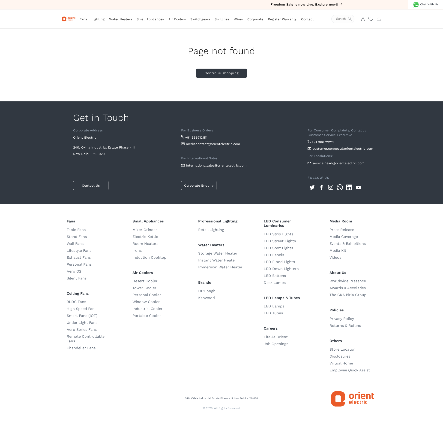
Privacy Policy (341, 318)
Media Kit (337, 250)
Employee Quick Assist (349, 370)
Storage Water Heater (217, 253)
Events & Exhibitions (347, 243)
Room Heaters (145, 243)
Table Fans (76, 230)
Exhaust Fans (79, 257)
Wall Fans (75, 243)
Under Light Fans (82, 322)
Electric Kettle (145, 236)
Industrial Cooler (147, 309)
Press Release (341, 230)
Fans (83, 19)
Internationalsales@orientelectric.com (216, 165)
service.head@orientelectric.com (338, 163)
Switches (222, 19)
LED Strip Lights (278, 234)
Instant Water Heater (217, 260)
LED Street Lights (280, 241)
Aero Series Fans (82, 329)
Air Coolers (177, 19)
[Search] (345, 19)
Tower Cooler (144, 288)
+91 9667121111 (196, 137)
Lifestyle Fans (79, 250)
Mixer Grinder (144, 230)
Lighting (98, 19)
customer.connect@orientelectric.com (341, 148)
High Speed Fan (81, 309)
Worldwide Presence (347, 281)
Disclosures (339, 356)
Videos (335, 257)
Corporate (255, 19)
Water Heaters (120, 19)
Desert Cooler (145, 281)
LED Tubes (273, 313)
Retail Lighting (211, 230)
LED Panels (274, 255)
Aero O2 (74, 271)
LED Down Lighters (281, 269)
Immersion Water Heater (220, 267)
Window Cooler (146, 302)
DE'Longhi (207, 291)
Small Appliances (150, 19)
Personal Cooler (146, 295)
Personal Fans (79, 264)
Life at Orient (276, 337)
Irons (137, 250)
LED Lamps (274, 306)
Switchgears (200, 19)
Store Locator (342, 349)
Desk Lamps (275, 282)
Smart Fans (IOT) (82, 315)
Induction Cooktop (149, 257)
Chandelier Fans (81, 348)
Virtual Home (341, 363)
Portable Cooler (146, 315)
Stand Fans (77, 236)
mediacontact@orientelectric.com (213, 144)
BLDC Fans (76, 302)
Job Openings (276, 344)
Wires (238, 19)
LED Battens (275, 275)
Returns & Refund (345, 325)
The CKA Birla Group (347, 295)
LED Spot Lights (278, 248)
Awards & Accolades (347, 288)
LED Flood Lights (279, 262)
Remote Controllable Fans (86, 338)
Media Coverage (343, 236)
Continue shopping (222, 73)
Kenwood (206, 298)
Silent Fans (77, 278)
